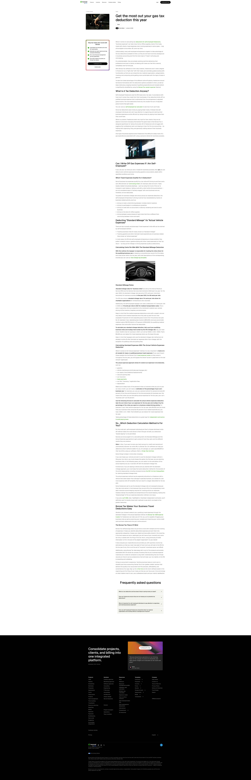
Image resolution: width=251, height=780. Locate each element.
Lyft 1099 (125, 498)
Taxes (117, 11)
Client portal (91, 694)
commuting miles (134, 184)
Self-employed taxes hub (124, 701)
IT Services (107, 690)
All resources (122, 712)
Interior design (107, 696)
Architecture (107, 694)
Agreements (91, 690)
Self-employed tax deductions (124, 705)
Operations (107, 712)
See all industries (108, 698)
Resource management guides (124, 684)
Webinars (121, 681)
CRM (89, 679)
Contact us (155, 681)
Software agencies (109, 683)
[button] (92, 2)
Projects (90, 696)
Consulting (106, 686)
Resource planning (93, 705)
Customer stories (112, 2)
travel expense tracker (144, 355)
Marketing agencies (109, 681)
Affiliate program (156, 698)
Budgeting (91, 720)
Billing (90, 709)
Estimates (91, 686)
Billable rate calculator (122, 691)
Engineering (107, 688)
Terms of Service (156, 683)
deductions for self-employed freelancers (148, 42)
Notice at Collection (157, 688)
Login (157, 2)
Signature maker (123, 695)
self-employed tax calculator (134, 107)
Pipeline (90, 681)
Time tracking (91, 701)
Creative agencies (108, 679)
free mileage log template (138, 257)
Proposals (91, 688)
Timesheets (91, 703)
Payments (90, 714)
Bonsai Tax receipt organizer (147, 87)
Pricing (119, 2)
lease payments (122, 379)
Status (153, 692)
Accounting (107, 692)
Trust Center (155, 690)
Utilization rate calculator (123, 688)
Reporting (90, 707)
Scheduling (91, 683)
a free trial (140, 569)
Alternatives (122, 708)
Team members (108, 714)
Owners (106, 705)
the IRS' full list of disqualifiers (155, 471)
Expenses (90, 711)
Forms (90, 692)
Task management (93, 698)
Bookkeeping (91, 716)
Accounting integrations (91, 723)
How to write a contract (123, 697)
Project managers (108, 710)
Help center (155, 679)
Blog (120, 679)
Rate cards (91, 718)
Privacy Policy (155, 686)
